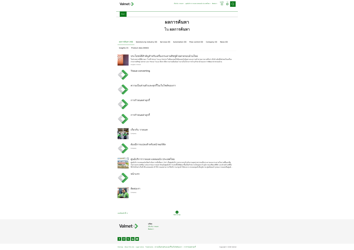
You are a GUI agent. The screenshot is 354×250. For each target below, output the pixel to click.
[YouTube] (137, 239)
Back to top (177, 214)
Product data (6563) (140, 48)
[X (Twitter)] (128, 239)
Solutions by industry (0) (146, 42)
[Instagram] (124, 239)
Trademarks (149, 247)
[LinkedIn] (133, 239)
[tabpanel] (177, 126)
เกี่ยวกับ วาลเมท (153, 226)
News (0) (224, 42)
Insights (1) (123, 48)
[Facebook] (119, 239)
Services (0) (165, 42)
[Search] (233, 4)
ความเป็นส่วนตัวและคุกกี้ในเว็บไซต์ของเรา (168, 247)
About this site (129, 247)
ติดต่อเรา (151, 229)
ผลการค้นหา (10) (126, 42)
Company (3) (211, 42)
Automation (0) (179, 42)
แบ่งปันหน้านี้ (122, 213)
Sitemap (120, 247)
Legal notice (140, 247)
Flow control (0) (196, 42)
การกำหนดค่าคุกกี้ (190, 247)
